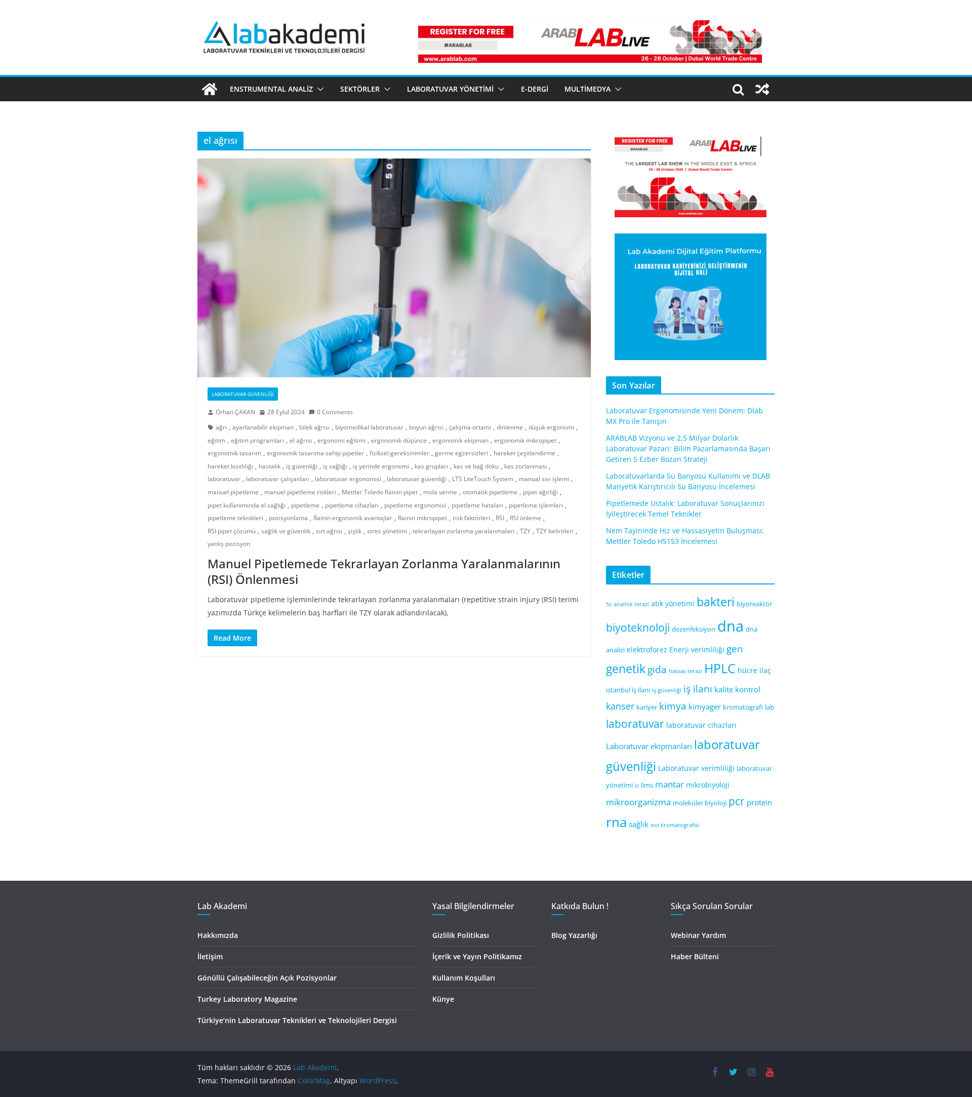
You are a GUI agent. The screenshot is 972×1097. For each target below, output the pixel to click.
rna (616, 822)
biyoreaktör (754, 604)
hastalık (269, 466)
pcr (736, 801)
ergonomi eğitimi (341, 440)
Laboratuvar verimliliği (696, 768)
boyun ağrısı (426, 427)
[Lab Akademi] (209, 89)
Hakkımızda (217, 935)
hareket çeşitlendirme (524, 453)
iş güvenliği (301, 466)
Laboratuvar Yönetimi (450, 89)
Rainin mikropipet (422, 518)
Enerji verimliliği (696, 649)
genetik (625, 668)
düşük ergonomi (551, 427)
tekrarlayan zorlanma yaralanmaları (463, 531)
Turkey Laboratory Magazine (247, 999)
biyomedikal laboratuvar (369, 427)
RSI (500, 518)
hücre (747, 670)
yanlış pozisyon (229, 543)
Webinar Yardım (698, 935)
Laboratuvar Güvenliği (243, 394)
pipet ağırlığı (540, 492)
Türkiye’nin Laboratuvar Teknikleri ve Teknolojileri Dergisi (297, 1020)
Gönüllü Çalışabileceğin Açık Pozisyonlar (267, 978)
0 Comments (335, 412)
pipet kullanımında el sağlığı (247, 505)
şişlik (354, 531)
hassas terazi (685, 671)
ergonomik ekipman (460, 440)
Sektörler (360, 89)
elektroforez (647, 649)
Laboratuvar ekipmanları (649, 746)
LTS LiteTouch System (482, 479)
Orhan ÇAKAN (235, 412)
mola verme (440, 492)
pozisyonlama (288, 518)
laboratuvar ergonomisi (348, 479)
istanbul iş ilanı (628, 690)
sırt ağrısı (329, 531)
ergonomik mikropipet (525, 440)
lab (769, 707)
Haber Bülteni (695, 956)
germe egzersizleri (461, 453)
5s (609, 604)
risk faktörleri (471, 518)
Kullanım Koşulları (463, 978)
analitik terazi (631, 604)
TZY (525, 531)
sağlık (639, 824)
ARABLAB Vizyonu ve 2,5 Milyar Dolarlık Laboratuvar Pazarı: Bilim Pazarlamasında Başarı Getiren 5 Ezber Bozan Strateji (688, 448)
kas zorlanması (525, 466)
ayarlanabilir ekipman (263, 427)
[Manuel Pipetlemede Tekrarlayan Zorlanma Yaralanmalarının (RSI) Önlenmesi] (394, 268)
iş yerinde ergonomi (381, 466)
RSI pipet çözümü (232, 531)
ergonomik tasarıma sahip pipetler (315, 453)
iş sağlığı (335, 466)
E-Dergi (534, 89)
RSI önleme (525, 518)
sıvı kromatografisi (675, 825)
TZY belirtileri (555, 531)
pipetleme (305, 505)
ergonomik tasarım (234, 453)
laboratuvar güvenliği (417, 479)
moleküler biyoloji (699, 803)
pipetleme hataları (477, 505)
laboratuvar (224, 479)
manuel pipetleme (233, 492)
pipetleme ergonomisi (415, 505)
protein (759, 802)
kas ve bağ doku (476, 466)
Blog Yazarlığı (574, 935)
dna (730, 626)
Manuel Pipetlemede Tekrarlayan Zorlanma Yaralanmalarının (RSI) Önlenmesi (384, 571)
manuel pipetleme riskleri (300, 492)
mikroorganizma (638, 802)
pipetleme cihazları (352, 505)
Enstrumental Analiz (271, 89)
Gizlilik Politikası (460, 935)
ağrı (221, 427)
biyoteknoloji (638, 627)
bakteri (716, 602)
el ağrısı (301, 440)
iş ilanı (697, 688)
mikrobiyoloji (708, 785)
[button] (318, 89)
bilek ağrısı (314, 427)
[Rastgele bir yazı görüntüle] (762, 89)
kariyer (646, 707)
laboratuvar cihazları (701, 725)
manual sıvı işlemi (544, 479)
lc (637, 785)
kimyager (704, 706)
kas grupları (431, 466)
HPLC (720, 668)
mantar (669, 784)
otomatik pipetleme (490, 492)
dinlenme (510, 427)
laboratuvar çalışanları (277, 479)
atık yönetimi (673, 603)
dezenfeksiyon (693, 629)
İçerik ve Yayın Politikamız (477, 956)
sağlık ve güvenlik (285, 531)
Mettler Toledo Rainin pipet (380, 492)
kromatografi (743, 707)
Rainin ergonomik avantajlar (352, 518)
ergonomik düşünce (399, 440)
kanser (620, 706)
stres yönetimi (387, 531)
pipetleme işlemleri (536, 505)
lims (647, 785)
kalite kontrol (737, 689)
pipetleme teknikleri (235, 518)
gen (734, 648)
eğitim (216, 440)
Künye (443, 999)
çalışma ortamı (470, 427)
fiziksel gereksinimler (399, 453)
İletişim (210, 956)
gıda (657, 669)
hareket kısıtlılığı (230, 466)
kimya (672, 705)
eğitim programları (257, 440)
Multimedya (587, 89)
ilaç (765, 670)
